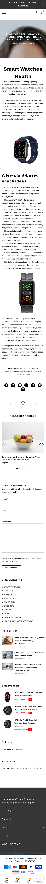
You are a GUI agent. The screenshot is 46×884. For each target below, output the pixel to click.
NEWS (9, 598)
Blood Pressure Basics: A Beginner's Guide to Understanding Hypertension (29, 641)
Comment (6, 522)
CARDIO (9, 606)
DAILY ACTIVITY (13, 587)
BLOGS (9, 602)
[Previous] (4, 445)
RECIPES (9, 610)
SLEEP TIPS (10, 595)
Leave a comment (23, 375)
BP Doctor (34, 346)
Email (5, 510)
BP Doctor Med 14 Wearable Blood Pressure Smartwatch (28, 694)
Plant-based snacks (22, 371)
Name (5, 499)
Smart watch (36, 371)
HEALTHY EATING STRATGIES (18, 621)
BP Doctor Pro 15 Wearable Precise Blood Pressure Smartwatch (28, 707)
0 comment (30, 43)
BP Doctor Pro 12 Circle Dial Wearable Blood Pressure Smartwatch (25, 723)
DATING (8, 614)
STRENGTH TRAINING (15, 617)
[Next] (41, 445)
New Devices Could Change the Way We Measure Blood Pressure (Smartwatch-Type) (28, 667)
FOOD (8, 591)
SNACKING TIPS (19, 43)
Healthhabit (14, 368)
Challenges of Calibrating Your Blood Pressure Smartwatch (29, 654)
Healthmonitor (25, 368)
